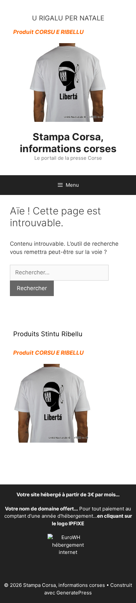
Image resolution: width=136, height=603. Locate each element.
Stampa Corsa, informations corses (68, 142)
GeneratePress (74, 592)
